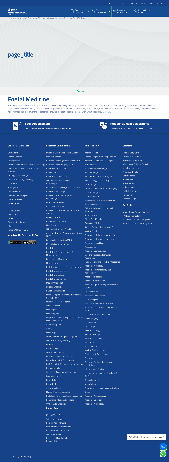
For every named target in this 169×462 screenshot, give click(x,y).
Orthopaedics (14, 160)
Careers (123, 3)
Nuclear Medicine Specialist (58, 391)
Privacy (16, 456)
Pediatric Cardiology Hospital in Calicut (63, 160)
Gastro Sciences (15, 199)
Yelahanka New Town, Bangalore (137, 223)
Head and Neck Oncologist (58, 301)
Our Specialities (101, 11)
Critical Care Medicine (93, 219)
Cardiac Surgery (91, 318)
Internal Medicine (91, 152)
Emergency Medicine (93, 223)
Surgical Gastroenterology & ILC (98, 227)
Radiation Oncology (93, 338)
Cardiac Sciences (15, 156)
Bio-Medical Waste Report (58, 430)
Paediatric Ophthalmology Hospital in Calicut (62, 212)
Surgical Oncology (92, 334)
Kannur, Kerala (129, 179)
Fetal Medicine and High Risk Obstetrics (64, 187)
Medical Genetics (53, 156)
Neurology (89, 342)
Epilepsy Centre (53, 217)
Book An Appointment (123, 11)
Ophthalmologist (53, 376)
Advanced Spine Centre (56, 221)
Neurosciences (14, 191)
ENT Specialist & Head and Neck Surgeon (64, 364)
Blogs (10, 226)
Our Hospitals (79, 11)
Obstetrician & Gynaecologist (59, 340)
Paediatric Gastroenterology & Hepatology (60, 253)
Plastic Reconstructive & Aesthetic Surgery (23, 170)
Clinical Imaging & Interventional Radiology (98, 210)
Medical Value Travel (55, 415)
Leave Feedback (147, 3)
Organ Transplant (54, 434)
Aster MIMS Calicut (25, 18)
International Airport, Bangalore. (137, 212)
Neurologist (51, 309)
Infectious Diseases (55, 202)
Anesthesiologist (54, 387)
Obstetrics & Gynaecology (48, 18)
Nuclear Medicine (91, 196)
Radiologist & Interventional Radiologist (64, 395)
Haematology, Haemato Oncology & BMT (100, 374)
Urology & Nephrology (18, 175)
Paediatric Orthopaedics (56, 176)
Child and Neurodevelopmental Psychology (59, 182)
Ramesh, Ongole (130, 198)
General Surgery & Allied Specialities (100, 156)
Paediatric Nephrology (56, 278)
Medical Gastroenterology (57, 244)
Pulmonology (90, 164)
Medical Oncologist (54, 282)
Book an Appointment (17, 222)
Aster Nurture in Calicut (56, 206)
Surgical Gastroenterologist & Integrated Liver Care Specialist (64, 319)
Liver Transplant (53, 225)
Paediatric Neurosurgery (57, 270)
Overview (81, 91)
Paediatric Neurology (55, 191)
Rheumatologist (53, 368)
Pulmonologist (52, 348)
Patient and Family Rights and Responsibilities (59, 440)
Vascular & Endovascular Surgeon (61, 372)
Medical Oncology (92, 330)
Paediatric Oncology (55, 274)
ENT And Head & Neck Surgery (98, 176)
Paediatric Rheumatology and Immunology (59, 197)
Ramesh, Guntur (130, 194)
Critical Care (13, 183)
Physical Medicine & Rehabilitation (99, 200)
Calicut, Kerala (129, 175)
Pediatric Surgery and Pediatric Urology (63, 267)
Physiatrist (51, 384)
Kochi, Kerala (128, 183)
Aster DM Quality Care (18, 229)
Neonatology (52, 263)
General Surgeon (53, 324)
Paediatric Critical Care (56, 168)
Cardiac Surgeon (53, 305)
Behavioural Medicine (93, 204)
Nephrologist (52, 332)
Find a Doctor (14, 210)
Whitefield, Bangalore (132, 160)
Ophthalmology (91, 192)
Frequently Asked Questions (58, 426)
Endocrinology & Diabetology (97, 180)
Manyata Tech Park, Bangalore (136, 219)
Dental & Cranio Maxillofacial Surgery (62, 152)
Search (159, 3)
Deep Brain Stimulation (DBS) (59, 240)
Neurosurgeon (52, 313)
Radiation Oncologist (55, 290)
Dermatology (90, 184)
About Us (12, 214)
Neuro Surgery (90, 346)
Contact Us (133, 3)
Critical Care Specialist (55, 352)
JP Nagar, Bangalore (132, 156)
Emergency (13, 187)
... (15, 18)
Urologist (50, 328)
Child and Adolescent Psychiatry (60, 229)
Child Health (13, 152)
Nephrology (89, 326)
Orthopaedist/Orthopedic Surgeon (61, 336)
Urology (87, 391)
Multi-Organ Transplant (18, 195)
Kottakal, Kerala (130, 191)
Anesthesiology (91, 215)
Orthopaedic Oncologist (56, 403)
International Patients (144, 11)
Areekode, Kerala (130, 171)
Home (10, 18)
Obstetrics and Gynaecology (20, 179)
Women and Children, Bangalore (137, 164)
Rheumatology (91, 172)
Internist (50, 344)
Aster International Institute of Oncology (26, 164)
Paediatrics (51, 248)
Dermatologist (52, 380)
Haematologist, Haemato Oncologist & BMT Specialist (64, 296)
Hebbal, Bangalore (131, 152)
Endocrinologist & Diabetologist (60, 360)
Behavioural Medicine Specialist (60, 399)
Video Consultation (54, 419)
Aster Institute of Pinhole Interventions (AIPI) (64, 235)
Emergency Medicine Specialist (59, 356)
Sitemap (27, 456)
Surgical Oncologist (54, 286)
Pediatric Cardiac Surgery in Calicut (61, 164)
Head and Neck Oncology (95, 168)
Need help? (113, 3)
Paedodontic (51, 172)
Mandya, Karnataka (131, 168)
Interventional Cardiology (57, 259)
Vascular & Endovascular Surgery (99, 160)
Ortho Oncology (91, 380)
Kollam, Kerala (129, 187)
